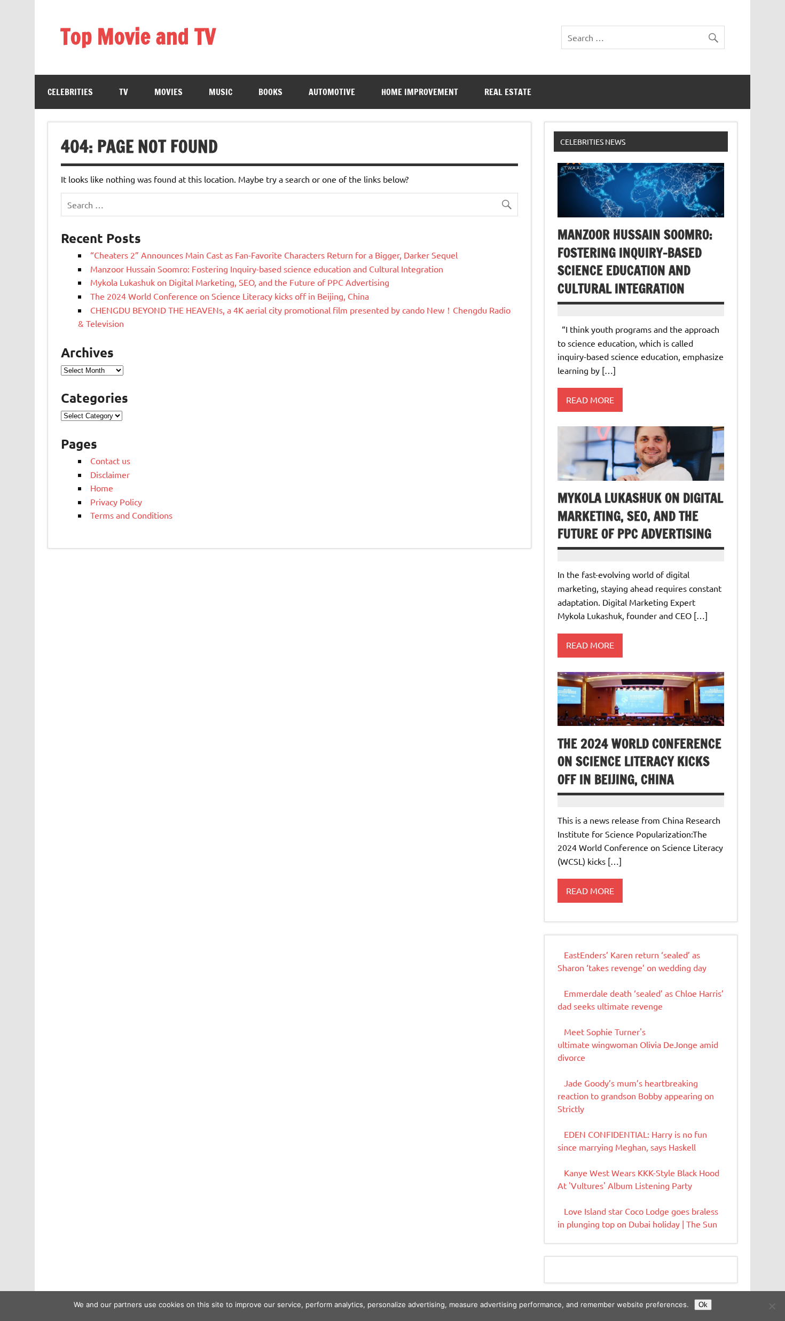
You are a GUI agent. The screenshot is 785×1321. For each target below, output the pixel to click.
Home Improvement (419, 92)
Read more (590, 399)
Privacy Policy (116, 501)
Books (270, 92)
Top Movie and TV (138, 36)
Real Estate (507, 92)
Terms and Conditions (131, 515)
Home (101, 487)
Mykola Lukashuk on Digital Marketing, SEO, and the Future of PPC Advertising (239, 282)
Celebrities (70, 92)
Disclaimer (110, 474)
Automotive (332, 92)
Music (220, 92)
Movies (168, 92)
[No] (771, 1306)
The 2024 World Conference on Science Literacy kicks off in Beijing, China (229, 296)
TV (123, 92)
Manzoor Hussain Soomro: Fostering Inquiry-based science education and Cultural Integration (266, 268)
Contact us (110, 460)
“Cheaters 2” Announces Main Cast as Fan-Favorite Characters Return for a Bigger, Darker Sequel (274, 254)
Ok (703, 1305)
